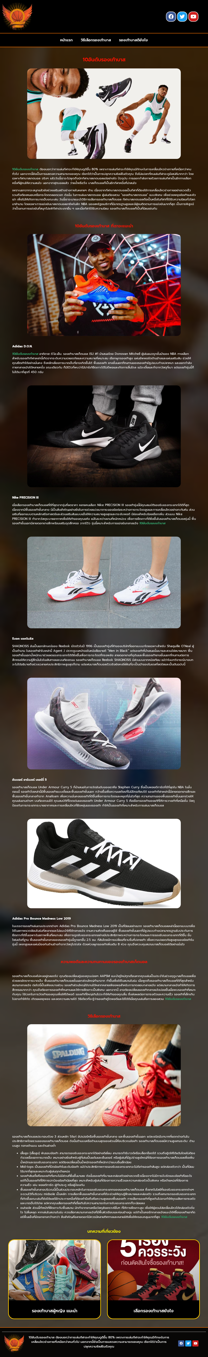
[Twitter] (182, 17)
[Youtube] (193, 17)
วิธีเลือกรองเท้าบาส (96, 40)
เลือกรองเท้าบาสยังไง (153, 1311)
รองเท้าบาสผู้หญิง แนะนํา (54, 1311)
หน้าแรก (66, 40)
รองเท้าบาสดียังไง (133, 40)
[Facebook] (171, 17)
